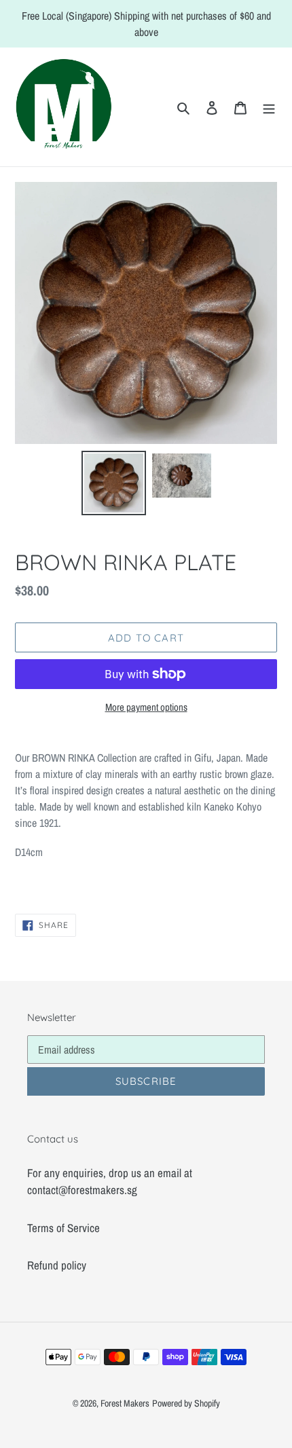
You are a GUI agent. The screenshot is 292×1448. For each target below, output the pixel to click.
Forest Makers (125, 1403)
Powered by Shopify (186, 1403)
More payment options (146, 707)
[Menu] (269, 107)
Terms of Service (63, 1228)
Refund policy (56, 1265)
